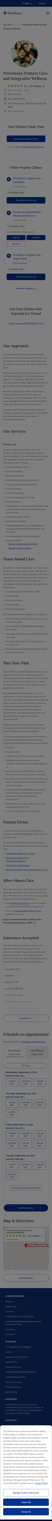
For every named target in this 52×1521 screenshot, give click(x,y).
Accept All (26, 1511)
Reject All (26, 1502)
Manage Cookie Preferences (26, 1492)
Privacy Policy (41, 1483)
